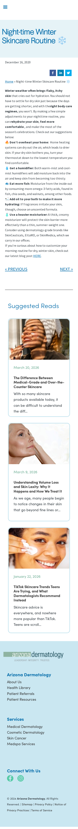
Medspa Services (21, 743)
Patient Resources (21, 699)
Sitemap (27, 804)
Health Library (18, 687)
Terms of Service (41, 810)
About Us (14, 681)
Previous (17, 269)
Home (9, 81)
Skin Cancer (16, 738)
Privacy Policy (43, 804)
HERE (37, 256)
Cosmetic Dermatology (25, 732)
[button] (53, 73)
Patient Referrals (20, 693)
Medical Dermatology (25, 726)
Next (65, 269)
